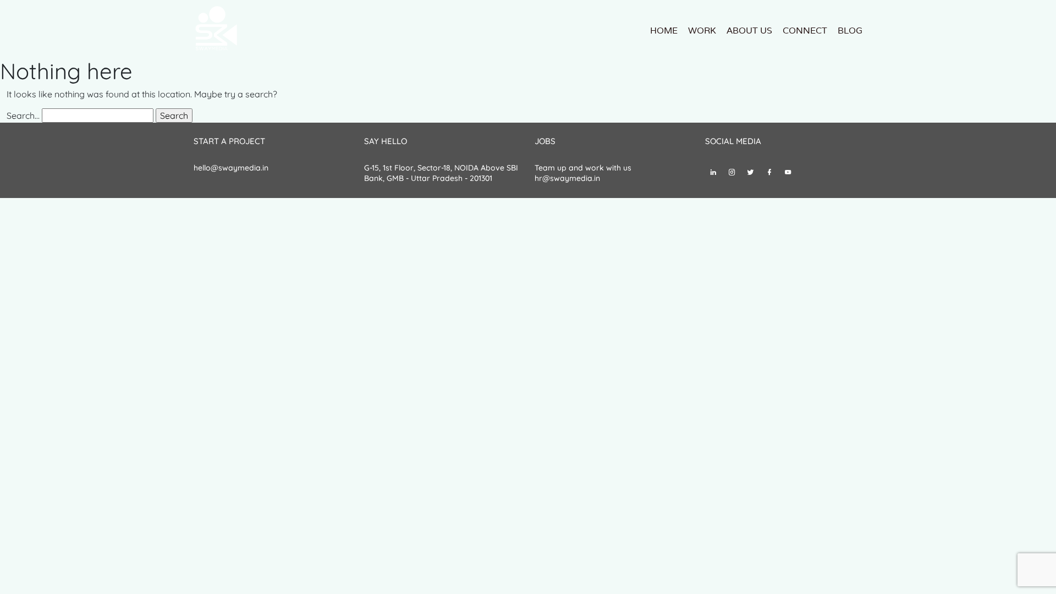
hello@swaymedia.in (231, 168)
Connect (805, 30)
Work (702, 30)
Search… (23, 115)
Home (664, 30)
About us (749, 30)
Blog (850, 30)
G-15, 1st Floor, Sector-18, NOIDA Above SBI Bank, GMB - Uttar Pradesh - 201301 (441, 173)
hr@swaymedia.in (567, 178)
